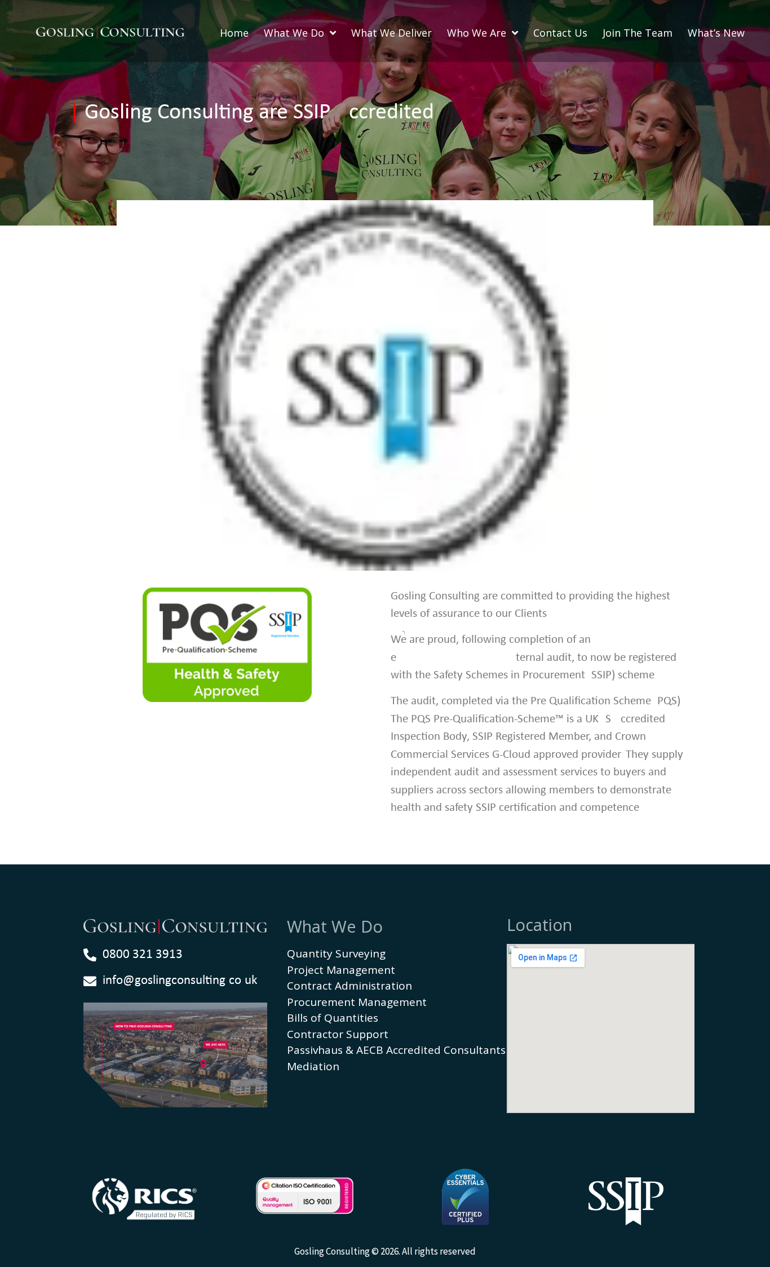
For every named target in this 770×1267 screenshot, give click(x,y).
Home (234, 32)
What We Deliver (391, 32)
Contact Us (560, 32)
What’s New (716, 32)
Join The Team (637, 32)
